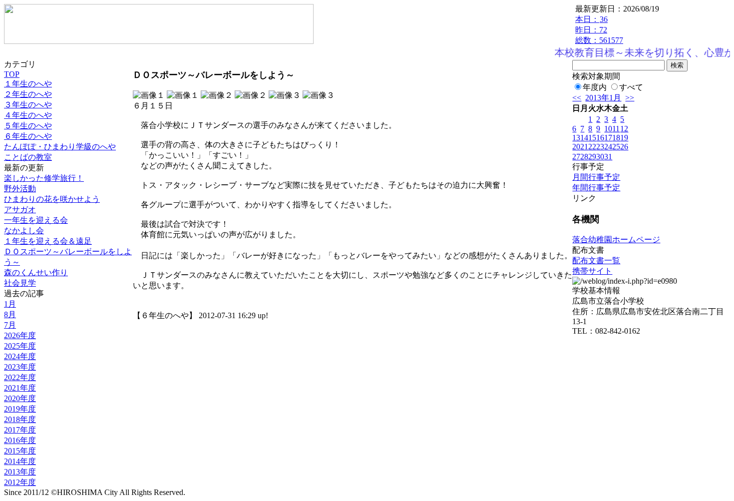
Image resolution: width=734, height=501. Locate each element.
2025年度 (20, 346)
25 (616, 146)
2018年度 (20, 419)
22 (592, 146)
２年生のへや (28, 94)
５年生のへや (28, 125)
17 (608, 137)
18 (616, 137)
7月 (10, 325)
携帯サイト (592, 271)
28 (584, 156)
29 (592, 156)
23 (600, 146)
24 (608, 146)
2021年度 (20, 388)
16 (600, 137)
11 (616, 128)
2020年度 (20, 398)
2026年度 (20, 335)
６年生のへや (28, 136)
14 (584, 137)
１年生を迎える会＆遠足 (48, 241)
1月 (10, 304)
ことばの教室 (28, 157)
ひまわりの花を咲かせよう (52, 199)
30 (600, 156)
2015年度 (20, 451)
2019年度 (20, 409)
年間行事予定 (596, 187)
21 (584, 146)
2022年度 (20, 377)
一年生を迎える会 (36, 220)
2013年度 (20, 472)
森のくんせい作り (36, 272)
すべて (631, 87)
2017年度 (20, 430)
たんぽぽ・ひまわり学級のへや (60, 146)
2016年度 (20, 440)
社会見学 (20, 283)
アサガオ (20, 209)
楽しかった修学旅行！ (44, 178)
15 (592, 137)
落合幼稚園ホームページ (616, 239)
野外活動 (20, 188)
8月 (10, 314)
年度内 (595, 87)
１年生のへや (28, 83)
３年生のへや (28, 104)
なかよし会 (24, 230)
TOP (11, 74)
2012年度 (20, 482)
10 (608, 128)
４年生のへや (28, 115)
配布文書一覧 (596, 260)
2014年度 (20, 461)
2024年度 (20, 356)
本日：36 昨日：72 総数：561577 (599, 29)
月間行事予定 (596, 177)
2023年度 (20, 367)
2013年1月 (603, 97)
